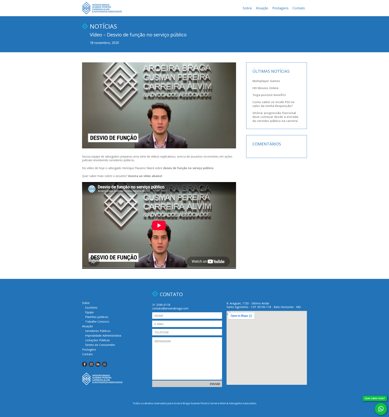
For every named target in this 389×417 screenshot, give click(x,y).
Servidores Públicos (98, 331)
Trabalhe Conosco (97, 321)
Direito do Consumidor (100, 345)
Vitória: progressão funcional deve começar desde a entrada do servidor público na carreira (275, 117)
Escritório (91, 307)
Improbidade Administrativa (103, 335)
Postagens (280, 8)
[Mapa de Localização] (267, 348)
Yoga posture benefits (269, 95)
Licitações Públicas (97, 340)
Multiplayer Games (266, 81)
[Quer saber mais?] (381, 409)
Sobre (247, 8)
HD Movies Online (265, 88)
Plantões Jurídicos (96, 317)
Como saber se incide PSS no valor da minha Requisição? (273, 104)
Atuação (262, 8)
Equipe (89, 312)
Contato (299, 8)
